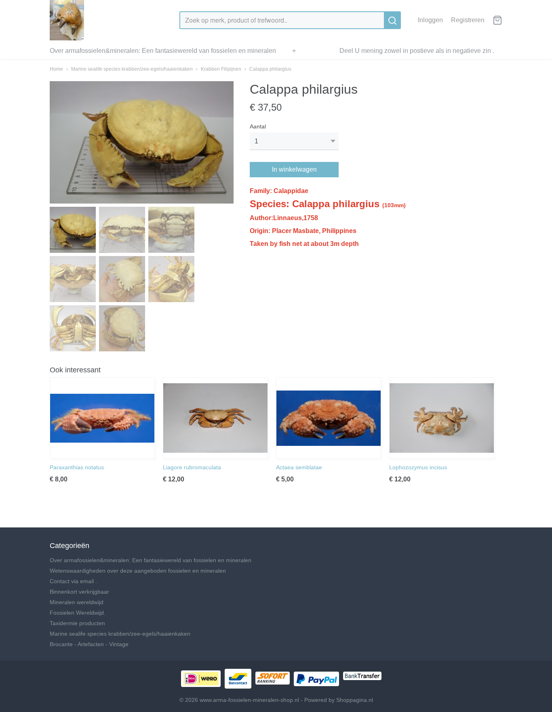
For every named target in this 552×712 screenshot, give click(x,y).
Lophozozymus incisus (418, 467)
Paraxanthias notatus (77, 467)
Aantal (258, 126)
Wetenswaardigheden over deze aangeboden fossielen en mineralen (138, 570)
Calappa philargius (270, 69)
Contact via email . (73, 581)
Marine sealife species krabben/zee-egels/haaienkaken (132, 69)
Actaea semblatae (299, 467)
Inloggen (430, 20)
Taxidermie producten (77, 623)
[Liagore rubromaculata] (215, 418)
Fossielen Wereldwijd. (77, 612)
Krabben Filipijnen (221, 69)
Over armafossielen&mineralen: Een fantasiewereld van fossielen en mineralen (163, 50)
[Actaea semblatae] (328, 418)
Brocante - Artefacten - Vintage (89, 644)
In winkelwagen (294, 169)
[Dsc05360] (142, 142)
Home (56, 69)
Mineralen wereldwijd (76, 602)
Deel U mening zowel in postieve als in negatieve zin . (416, 50)
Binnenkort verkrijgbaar (79, 591)
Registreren (468, 20)
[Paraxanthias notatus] (102, 418)
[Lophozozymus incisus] (442, 418)
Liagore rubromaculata (192, 467)
